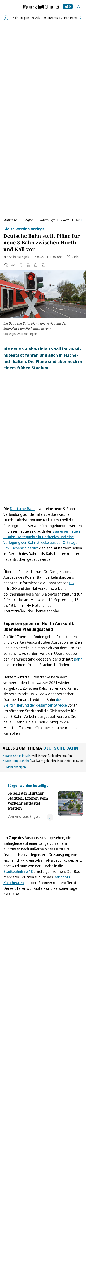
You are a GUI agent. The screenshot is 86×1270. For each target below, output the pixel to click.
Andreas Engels (19, 257)
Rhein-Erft (47, 220)
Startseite (10, 220)
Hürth (65, 220)
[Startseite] (41, 7)
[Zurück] (6, 17)
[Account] (78, 6)
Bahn (78, 659)
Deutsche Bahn (22, 508)
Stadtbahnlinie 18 (18, 871)
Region (29, 220)
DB (71, 582)
